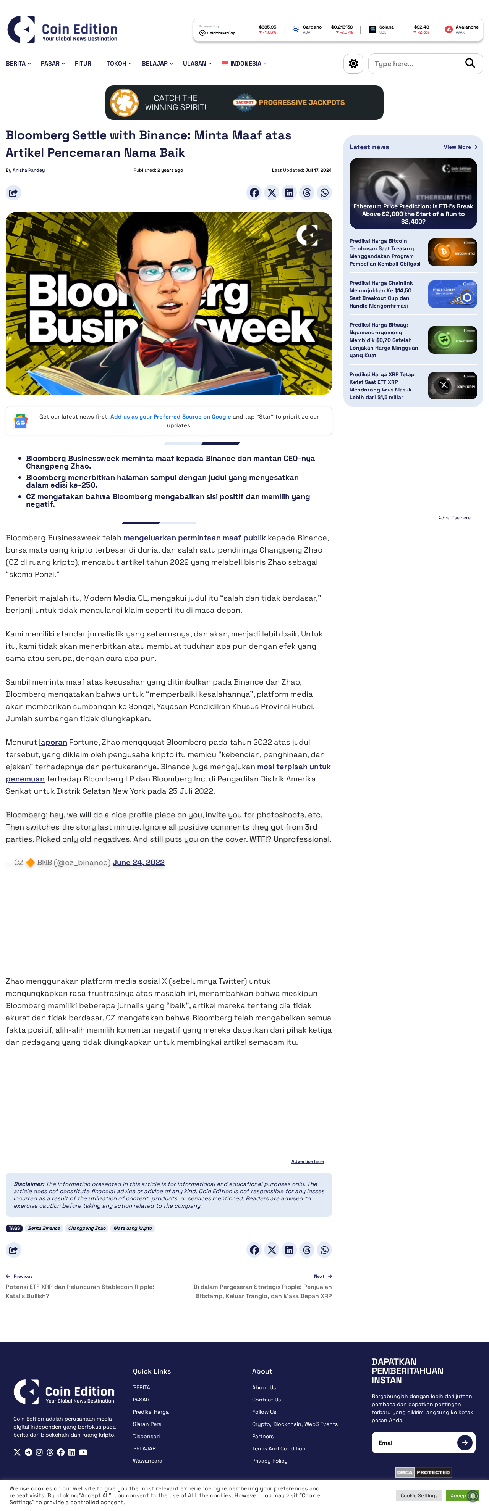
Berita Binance (44, 1228)
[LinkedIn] (289, 192)
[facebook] (61, 1452)
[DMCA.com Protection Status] (424, 1472)
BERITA (16, 64)
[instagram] (39, 1452)
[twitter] (17, 1452)
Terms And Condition (279, 1448)
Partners (263, 1436)
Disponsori (146, 1436)
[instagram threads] (50, 1452)
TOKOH (116, 64)
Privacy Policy (270, 1460)
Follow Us (264, 1411)
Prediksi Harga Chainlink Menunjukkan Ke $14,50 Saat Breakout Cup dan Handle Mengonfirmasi (381, 294)
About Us (264, 1387)
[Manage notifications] (473, 1496)
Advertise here (307, 1161)
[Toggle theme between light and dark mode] (353, 64)
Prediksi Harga (151, 1411)
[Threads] (306, 192)
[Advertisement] (169, 921)
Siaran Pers (147, 1424)
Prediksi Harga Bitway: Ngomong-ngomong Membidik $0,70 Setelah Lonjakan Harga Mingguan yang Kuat (384, 340)
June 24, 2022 (139, 862)
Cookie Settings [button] (419, 1495)
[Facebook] (254, 192)
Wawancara (147, 1460)
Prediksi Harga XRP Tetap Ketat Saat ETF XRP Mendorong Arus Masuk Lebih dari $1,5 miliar (382, 386)
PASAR (50, 64)
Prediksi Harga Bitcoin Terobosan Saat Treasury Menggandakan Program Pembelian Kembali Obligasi (385, 252)
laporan (53, 742)
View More (458, 146)
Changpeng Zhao (86, 1228)
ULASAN (194, 64)
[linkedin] (71, 1452)
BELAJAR (155, 64)
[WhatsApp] (324, 192)
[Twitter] (271, 192)
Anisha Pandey (29, 170)
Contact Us (266, 1399)
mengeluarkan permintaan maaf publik (194, 538)
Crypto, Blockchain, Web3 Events (295, 1424)
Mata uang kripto (132, 1228)
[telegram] (28, 1452)
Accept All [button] (463, 1495)
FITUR (83, 64)
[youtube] (83, 1452)
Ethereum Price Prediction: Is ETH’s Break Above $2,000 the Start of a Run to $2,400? (413, 214)
